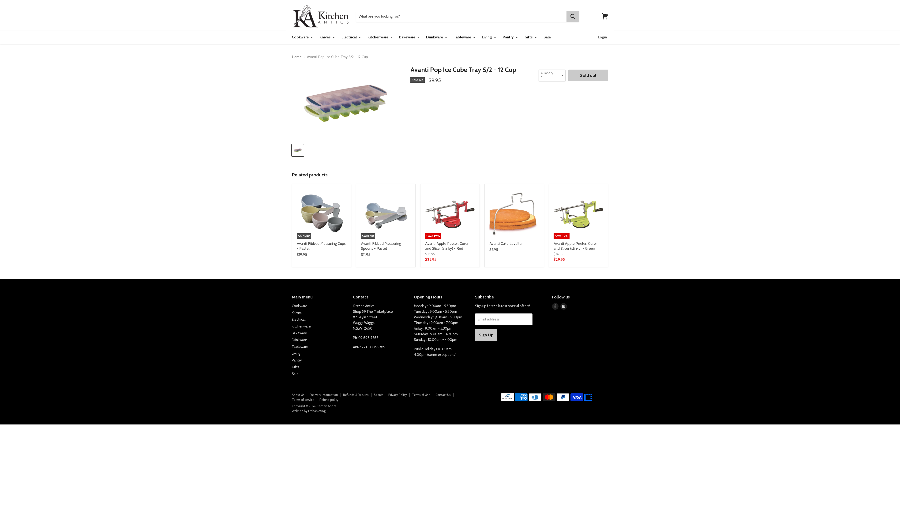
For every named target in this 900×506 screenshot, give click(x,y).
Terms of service (303, 400)
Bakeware (407, 37)
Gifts (529, 37)
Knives (325, 37)
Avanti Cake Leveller (506, 243)
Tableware (463, 37)
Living (487, 37)
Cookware (301, 37)
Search (378, 395)
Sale (547, 37)
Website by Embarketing (309, 411)
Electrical (349, 37)
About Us (298, 395)
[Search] (572, 16)
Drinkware (435, 37)
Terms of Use (421, 395)
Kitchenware (378, 37)
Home (297, 57)
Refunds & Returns (356, 395)
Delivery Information (324, 395)
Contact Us (443, 395)
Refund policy (328, 400)
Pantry (509, 37)
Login (602, 37)
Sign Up (486, 335)
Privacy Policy (397, 395)
